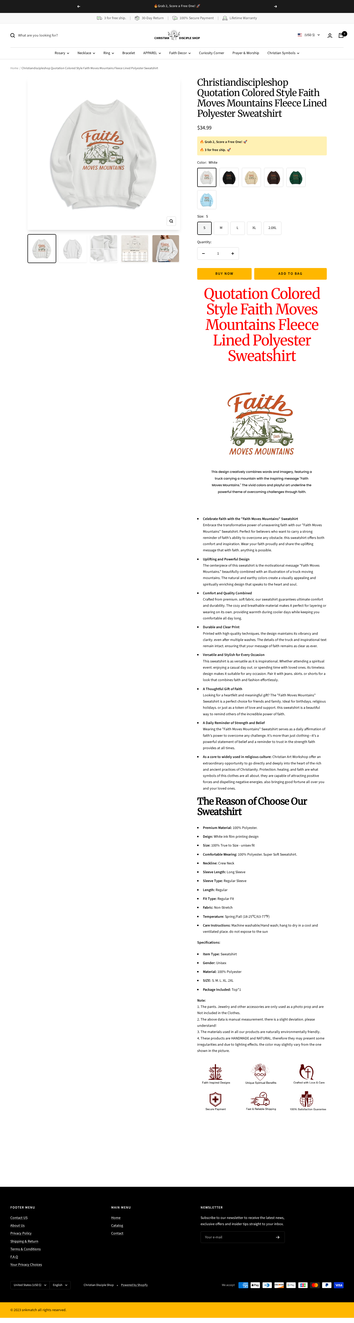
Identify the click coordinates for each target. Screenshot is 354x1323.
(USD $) (310, 35)
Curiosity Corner (211, 53)
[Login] (330, 35)
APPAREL (150, 53)
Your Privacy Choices (26, 1264)
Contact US (18, 1217)
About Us (17, 1225)
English (57, 1285)
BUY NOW (224, 273)
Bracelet (128, 53)
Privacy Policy (21, 1233)
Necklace (84, 53)
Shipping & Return (24, 1241)
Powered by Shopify (134, 1285)
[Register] (278, 1237)
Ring (107, 53)
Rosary (60, 53)
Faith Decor (178, 53)
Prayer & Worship (245, 53)
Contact (117, 1233)
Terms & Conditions (25, 1249)
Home (14, 68)
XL (254, 227)
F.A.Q (14, 1257)
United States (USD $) (27, 1285)
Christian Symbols (281, 53)
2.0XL (272, 227)
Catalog (117, 1225)
